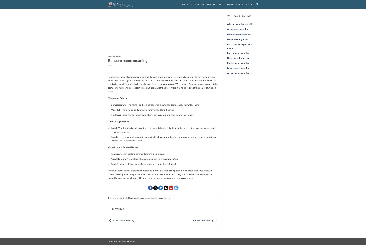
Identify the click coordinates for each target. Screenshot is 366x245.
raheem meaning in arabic (240, 24)
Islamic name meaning (238, 68)
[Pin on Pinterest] (171, 188)
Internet (217, 4)
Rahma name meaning (238, 63)
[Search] (257, 4)
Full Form (195, 4)
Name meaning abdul (237, 39)
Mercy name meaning (238, 53)
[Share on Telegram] (176, 188)
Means (184, 4)
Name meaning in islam (238, 58)
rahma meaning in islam (238, 34)
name (161, 198)
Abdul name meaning (237, 29)
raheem (167, 198)
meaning (154, 198)
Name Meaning (114, 56)
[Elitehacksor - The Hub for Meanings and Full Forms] (122, 4)
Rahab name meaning (123, 220)
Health (239, 4)
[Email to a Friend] (166, 188)
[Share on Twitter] (160, 188)
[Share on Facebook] (150, 188)
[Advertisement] (163, 34)
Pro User (206, 4)
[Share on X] (155, 188)
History (249, 4)
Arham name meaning (238, 73)
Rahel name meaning (203, 220)
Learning (229, 4)
